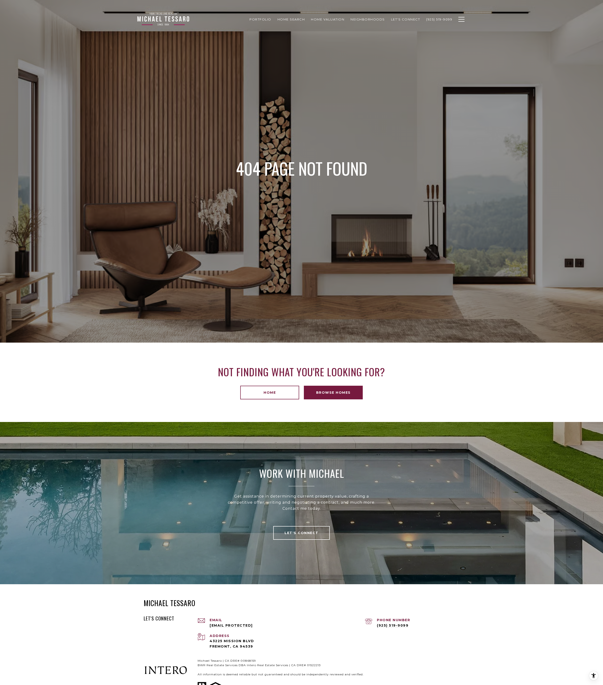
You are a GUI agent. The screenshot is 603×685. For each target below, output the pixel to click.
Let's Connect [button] (301, 533)
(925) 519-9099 (392, 625)
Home (270, 392)
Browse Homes (333, 392)
